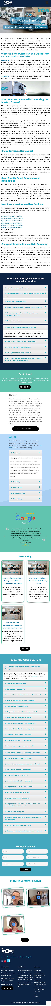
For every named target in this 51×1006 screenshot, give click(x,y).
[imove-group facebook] (2, 960)
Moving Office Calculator (40, 983)
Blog (35, 992)
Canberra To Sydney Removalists (11, 227)
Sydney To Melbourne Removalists (12, 218)
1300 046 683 (36, 675)
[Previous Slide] (4, 535)
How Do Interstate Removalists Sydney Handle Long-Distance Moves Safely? (13, 623)
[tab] (25, 288)
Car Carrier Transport (39, 988)
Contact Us (36, 995)
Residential (5, 60)
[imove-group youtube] (5, 960)
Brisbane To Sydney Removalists (11, 216)
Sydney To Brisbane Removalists (11, 223)
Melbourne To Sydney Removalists (12, 225)
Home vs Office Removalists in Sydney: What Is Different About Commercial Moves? (12, 579)
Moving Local (37, 969)
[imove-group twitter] (9, 960)
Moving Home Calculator (40, 981)
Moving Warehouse (39, 971)
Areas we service (38, 985)
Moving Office (37, 976)
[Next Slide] (46, 535)
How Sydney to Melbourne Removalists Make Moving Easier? (38, 579)
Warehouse (5, 76)
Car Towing (37, 990)
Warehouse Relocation (39, 974)
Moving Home (37, 978)
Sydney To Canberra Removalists (11, 221)
